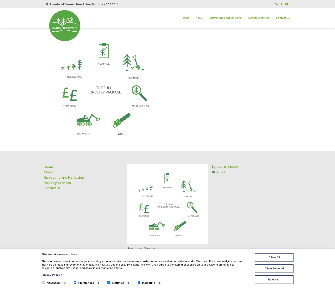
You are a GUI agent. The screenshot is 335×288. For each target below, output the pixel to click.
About (200, 18)
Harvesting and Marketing (226, 18)
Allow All (274, 257)
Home (185, 18)
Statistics (118, 282)
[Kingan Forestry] (64, 40)
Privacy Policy (51, 274)
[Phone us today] (277, 4)
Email (220, 172)
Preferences (86, 282)
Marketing (148, 282)
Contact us (283, 18)
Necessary (53, 282)
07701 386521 (227, 167)
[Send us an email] (287, 4)
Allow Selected (274, 268)
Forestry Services (258, 18)
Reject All (274, 279)
